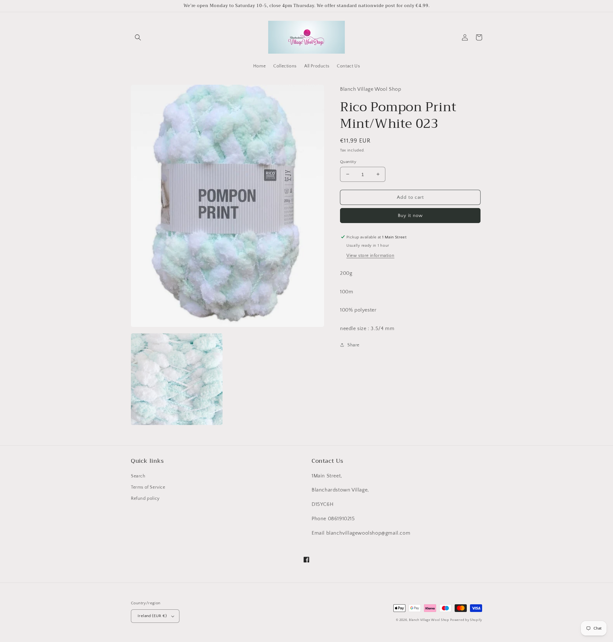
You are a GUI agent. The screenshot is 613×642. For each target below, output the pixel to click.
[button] (138, 37)
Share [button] (353, 344)
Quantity (348, 161)
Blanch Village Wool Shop (429, 620)
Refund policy (145, 498)
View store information (370, 255)
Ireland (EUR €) (152, 616)
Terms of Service (148, 487)
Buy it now (410, 215)
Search (138, 476)
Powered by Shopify (466, 620)
